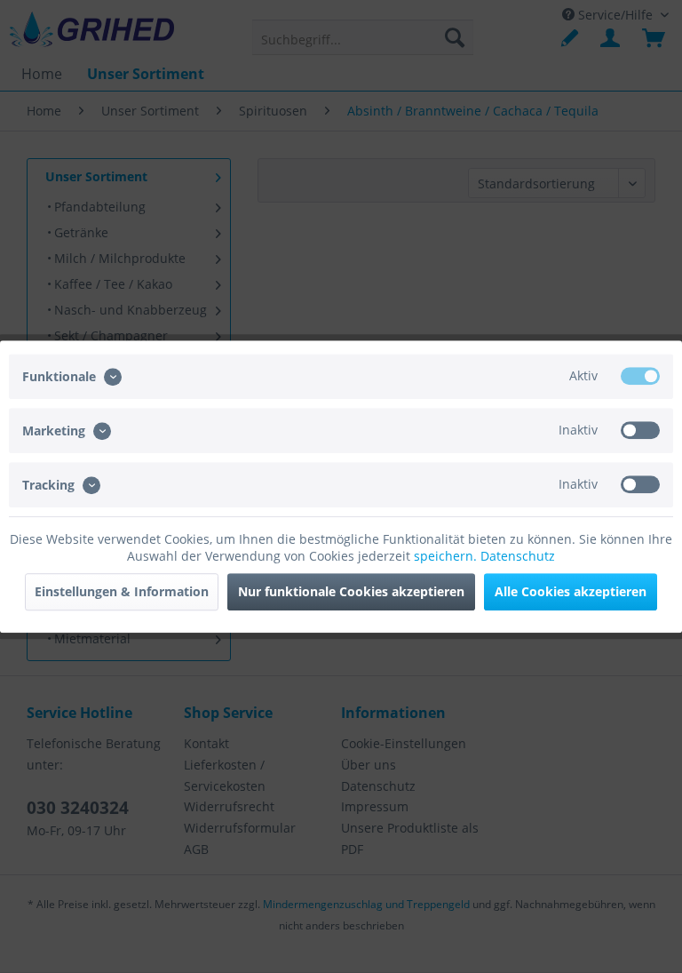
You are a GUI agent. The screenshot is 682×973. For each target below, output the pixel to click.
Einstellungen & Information (122, 591)
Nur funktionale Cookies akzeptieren (351, 591)
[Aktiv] (640, 376)
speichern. (447, 555)
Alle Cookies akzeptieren (570, 591)
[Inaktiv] (640, 430)
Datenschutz (517, 555)
